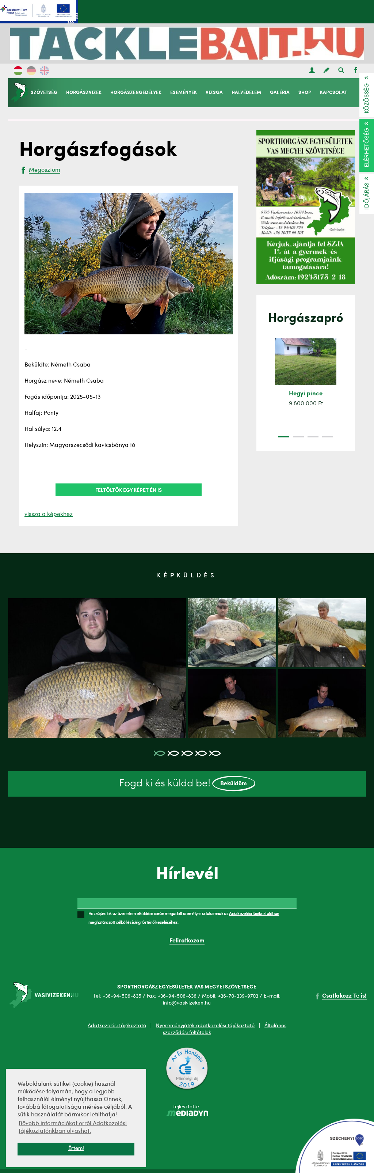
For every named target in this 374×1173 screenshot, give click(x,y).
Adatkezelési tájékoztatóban (254, 913)
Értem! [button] (76, 1148)
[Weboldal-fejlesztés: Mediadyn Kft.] (187, 1114)
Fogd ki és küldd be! (183, 784)
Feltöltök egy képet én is (128, 489)
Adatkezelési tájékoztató (117, 1025)
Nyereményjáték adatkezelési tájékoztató (205, 1025)
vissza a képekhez (48, 514)
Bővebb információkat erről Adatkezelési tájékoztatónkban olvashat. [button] (73, 1127)
